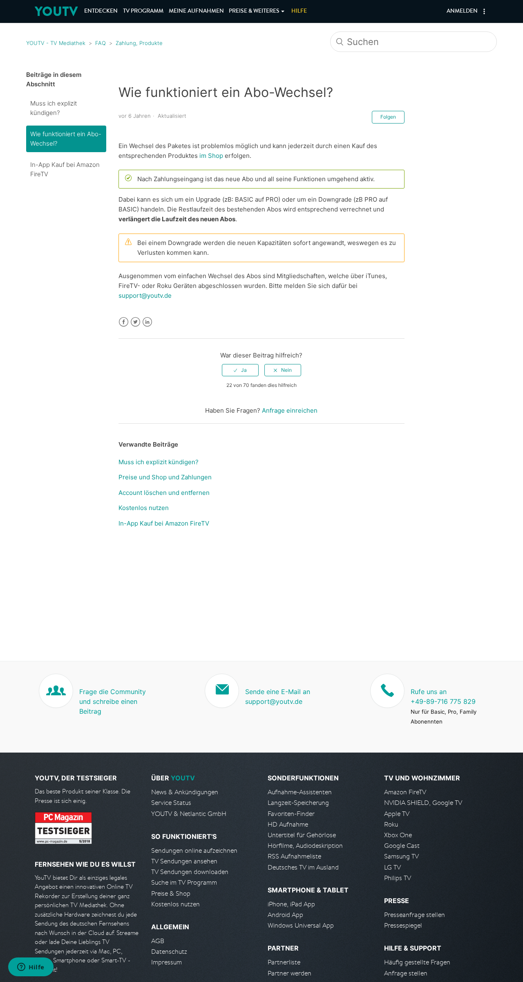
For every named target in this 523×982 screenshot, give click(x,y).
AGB (157, 941)
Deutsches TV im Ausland (303, 867)
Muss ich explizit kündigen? (53, 108)
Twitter (135, 322)
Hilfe (299, 11)
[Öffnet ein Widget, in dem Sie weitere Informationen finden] (31, 967)
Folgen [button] (388, 117)
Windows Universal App (301, 925)
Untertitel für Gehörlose (302, 835)
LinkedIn (147, 322)
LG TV (392, 867)
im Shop (211, 156)
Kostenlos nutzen (143, 508)
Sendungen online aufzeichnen (194, 850)
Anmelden (462, 11)
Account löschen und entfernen (164, 493)
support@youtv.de (145, 295)
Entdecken (101, 11)
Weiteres (254, 11)
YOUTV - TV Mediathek (55, 43)
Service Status (171, 802)
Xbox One (398, 835)
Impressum (166, 962)
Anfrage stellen (405, 973)
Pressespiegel (403, 925)
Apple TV (396, 813)
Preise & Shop (170, 893)
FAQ (100, 43)
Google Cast (402, 845)
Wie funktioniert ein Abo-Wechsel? (65, 138)
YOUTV (56, 11)
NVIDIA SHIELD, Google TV (423, 802)
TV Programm (143, 11)
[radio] (240, 370)
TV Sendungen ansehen (184, 861)
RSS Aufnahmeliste (294, 856)
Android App (285, 914)
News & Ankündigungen (184, 792)
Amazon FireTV (405, 792)
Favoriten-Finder (291, 813)
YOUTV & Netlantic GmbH (188, 813)
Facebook (123, 322)
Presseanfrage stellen (414, 914)
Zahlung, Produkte (139, 43)
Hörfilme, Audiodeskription (305, 845)
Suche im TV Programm (184, 882)
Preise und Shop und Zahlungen (165, 477)
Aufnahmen (196, 11)
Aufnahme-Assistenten (300, 792)
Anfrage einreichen (289, 410)
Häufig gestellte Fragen (417, 962)
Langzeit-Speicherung (298, 802)
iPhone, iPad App (291, 904)
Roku (391, 824)
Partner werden (289, 973)
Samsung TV (401, 856)
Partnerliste (284, 962)
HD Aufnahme (288, 824)
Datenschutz (169, 951)
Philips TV (397, 878)
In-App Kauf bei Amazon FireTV (65, 169)
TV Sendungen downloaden (189, 871)
